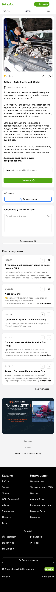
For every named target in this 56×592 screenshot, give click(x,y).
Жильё (5, 487)
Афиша (6, 505)
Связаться (26, 180)
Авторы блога (37, 499)
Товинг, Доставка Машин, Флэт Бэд (25, 371)
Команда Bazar (38, 511)
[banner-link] (28, 416)
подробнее (45, 278)
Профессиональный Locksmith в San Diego (25, 344)
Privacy (6, 576)
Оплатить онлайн (30, 560)
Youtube (10, 542)
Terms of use (47, 576)
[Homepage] (8, 4)
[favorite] (50, 76)
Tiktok (36, 542)
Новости (6, 517)
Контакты (35, 517)
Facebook (38, 536)
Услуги (28, 11)
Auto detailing (13, 293)
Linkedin (10, 548)
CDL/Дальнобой (10, 499)
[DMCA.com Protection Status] (49, 569)
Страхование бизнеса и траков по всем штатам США (27, 267)
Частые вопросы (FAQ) (41, 487)
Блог (4, 523)
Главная (28, 441)
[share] (43, 76)
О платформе (37, 481)
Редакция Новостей (40, 505)
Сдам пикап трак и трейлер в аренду (25, 319)
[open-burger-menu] (52, 4)
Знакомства (8, 511)
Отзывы (34, 493)
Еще (48, 11)
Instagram (11, 536)
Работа (6, 11)
